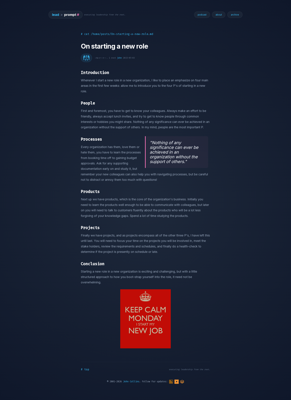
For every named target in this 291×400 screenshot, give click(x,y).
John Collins (131, 381)
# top (85, 369)
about (219, 14)
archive (235, 14)
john (119, 58)
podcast (202, 14)
